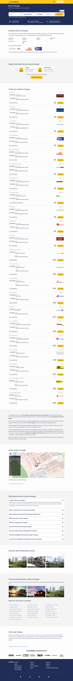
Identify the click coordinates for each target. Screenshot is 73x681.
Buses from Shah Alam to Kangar (52, 617)
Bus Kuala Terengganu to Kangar (15, 611)
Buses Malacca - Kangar (50, 611)
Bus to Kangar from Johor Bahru (52, 605)
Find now (60, 103)
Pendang (26, 635)
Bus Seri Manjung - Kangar (32, 617)
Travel (31, 667)
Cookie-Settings (34, 666)
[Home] (14, 2)
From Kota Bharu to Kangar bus (15, 609)
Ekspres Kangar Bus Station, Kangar (16, 483)
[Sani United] (12, 49)
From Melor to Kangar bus (14, 613)
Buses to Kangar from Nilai (32, 613)
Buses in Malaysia (17, 646)
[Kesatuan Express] (21, 49)
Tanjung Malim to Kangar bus (15, 619)
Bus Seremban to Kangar (50, 615)
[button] (36, 465)
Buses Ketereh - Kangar (31, 607)
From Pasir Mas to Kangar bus (51, 613)
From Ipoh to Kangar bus (14, 605)
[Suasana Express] (38, 49)
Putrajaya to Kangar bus (32, 615)
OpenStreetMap (57, 477)
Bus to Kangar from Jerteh (32, 605)
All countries (17, 669)
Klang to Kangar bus (49, 607)
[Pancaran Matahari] (29, 49)
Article (48, 666)
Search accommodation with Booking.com (18, 17)
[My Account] (54, 2)
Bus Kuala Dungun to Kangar (51, 609)
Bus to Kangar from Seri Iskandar (15, 617)
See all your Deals (36, 77)
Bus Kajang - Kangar (13, 607)
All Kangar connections (52, 667)
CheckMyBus (11, 646)
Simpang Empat (32, 635)
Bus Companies (18, 667)
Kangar (61, 454)
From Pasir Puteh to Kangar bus (15, 615)
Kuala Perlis (40, 635)
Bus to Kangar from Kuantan (32, 611)
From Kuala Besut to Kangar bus (33, 609)
